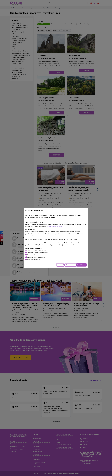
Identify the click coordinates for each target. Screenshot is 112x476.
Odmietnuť (60, 265)
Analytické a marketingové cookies (37, 253)
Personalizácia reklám (33, 259)
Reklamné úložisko (33, 255)
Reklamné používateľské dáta (36, 257)
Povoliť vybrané (70, 265)
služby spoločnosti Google (55, 226)
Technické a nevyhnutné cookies (36, 250)
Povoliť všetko (81, 265)
